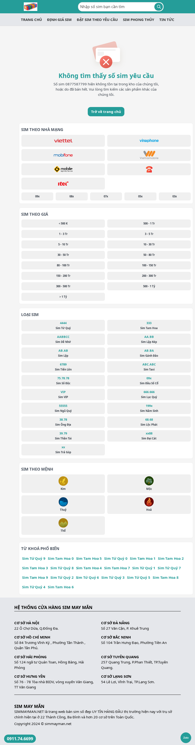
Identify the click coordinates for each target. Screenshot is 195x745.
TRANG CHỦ (31, 19)
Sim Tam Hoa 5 (89, 558)
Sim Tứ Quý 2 (61, 577)
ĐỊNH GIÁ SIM (59, 19)
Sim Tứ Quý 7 (169, 567)
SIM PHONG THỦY (138, 19)
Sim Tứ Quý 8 (62, 567)
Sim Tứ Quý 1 (143, 567)
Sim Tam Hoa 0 (61, 558)
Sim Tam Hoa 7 (117, 567)
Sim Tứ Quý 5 (138, 577)
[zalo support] (185, 737)
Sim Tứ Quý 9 (33, 558)
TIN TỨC (166, 19)
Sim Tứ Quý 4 (33, 586)
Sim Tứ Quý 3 (113, 577)
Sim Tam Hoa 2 (171, 558)
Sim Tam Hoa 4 (89, 567)
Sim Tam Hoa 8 (166, 577)
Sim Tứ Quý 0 (115, 558)
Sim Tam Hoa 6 (61, 586)
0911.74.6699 (20, 738)
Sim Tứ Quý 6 (87, 577)
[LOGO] (30, 6)
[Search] (158, 7)
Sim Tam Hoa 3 (35, 567)
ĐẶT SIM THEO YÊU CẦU (97, 19)
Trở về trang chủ (106, 111)
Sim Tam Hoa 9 (35, 577)
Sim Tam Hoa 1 (143, 558)
